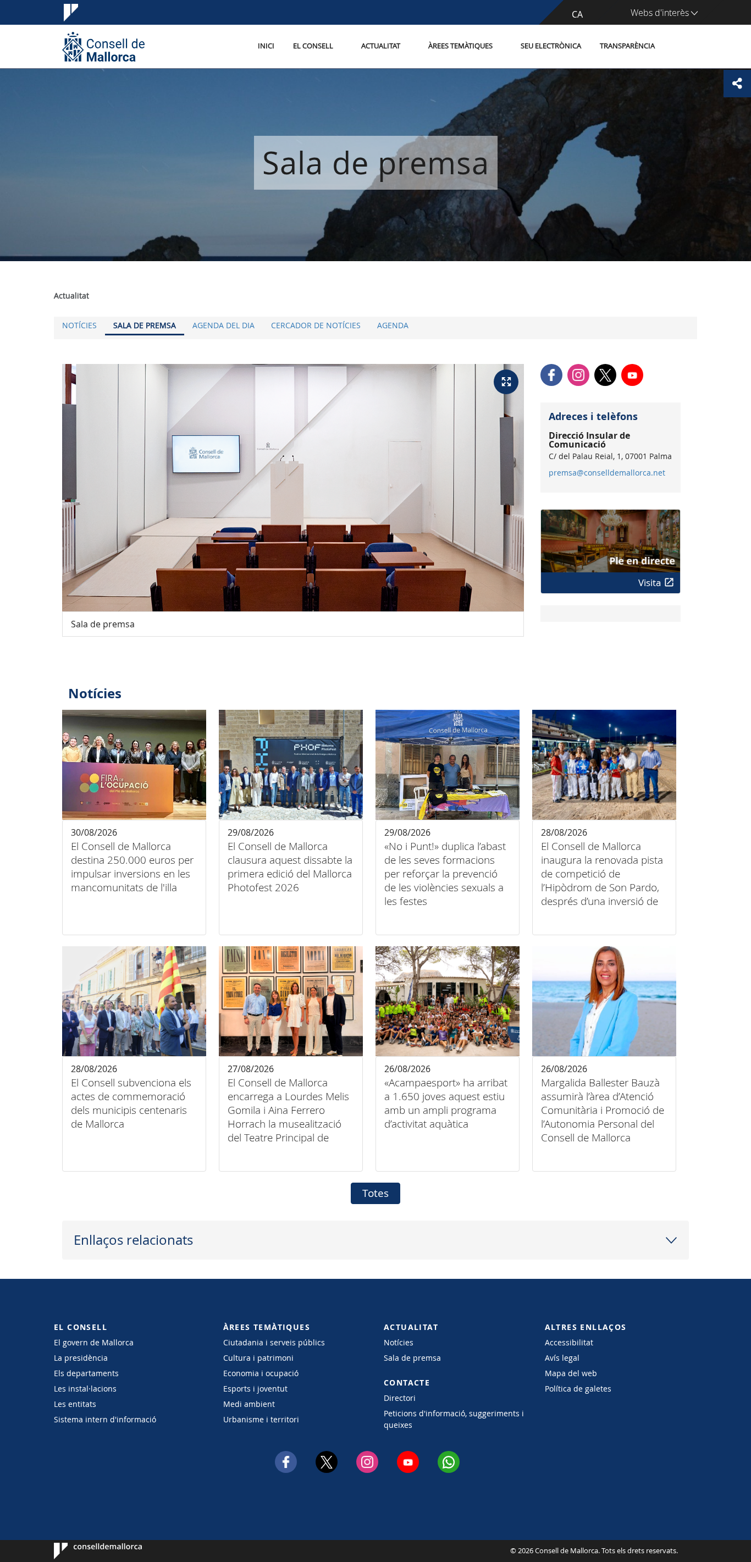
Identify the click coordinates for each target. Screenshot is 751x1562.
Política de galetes (578, 1388)
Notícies (79, 325)
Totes (375, 1193)
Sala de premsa (144, 325)
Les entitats (75, 1404)
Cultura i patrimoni (258, 1358)
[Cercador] (676, 47)
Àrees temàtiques (460, 46)
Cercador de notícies (316, 325)
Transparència (627, 46)
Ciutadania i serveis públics (274, 1342)
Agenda (392, 325)
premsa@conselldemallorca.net (607, 472)
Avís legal (562, 1358)
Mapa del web (571, 1373)
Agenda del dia (223, 325)
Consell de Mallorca (87, 1551)
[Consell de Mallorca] (103, 46)
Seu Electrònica (551, 46)
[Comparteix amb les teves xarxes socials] (737, 83)
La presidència (81, 1358)
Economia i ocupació (261, 1373)
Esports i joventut (255, 1388)
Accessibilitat (569, 1342)
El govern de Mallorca (94, 1342)
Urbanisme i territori (261, 1419)
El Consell (313, 46)
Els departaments (86, 1373)
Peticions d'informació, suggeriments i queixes (454, 1419)
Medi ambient (249, 1404)
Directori (400, 1398)
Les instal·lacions (85, 1388)
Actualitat (380, 46)
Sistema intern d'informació (105, 1419)
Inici (266, 46)
